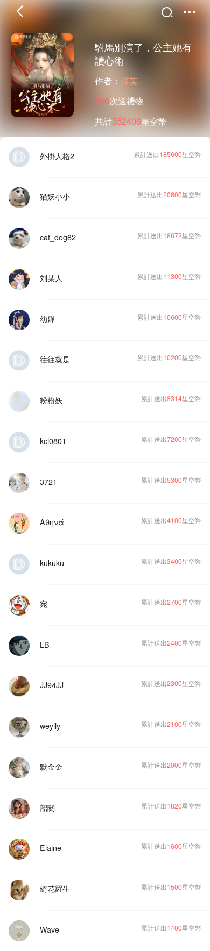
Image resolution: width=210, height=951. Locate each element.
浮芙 (129, 80)
